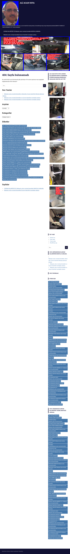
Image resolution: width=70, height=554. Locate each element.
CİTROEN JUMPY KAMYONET (20, 125)
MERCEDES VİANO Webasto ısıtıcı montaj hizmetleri (13, 149)
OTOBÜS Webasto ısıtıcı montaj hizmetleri (11, 158)
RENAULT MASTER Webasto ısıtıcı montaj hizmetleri (29, 164)
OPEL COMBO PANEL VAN (8, 153)
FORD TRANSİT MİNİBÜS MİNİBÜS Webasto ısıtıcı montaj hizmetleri (17, 130)
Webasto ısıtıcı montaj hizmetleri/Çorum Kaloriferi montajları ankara (19, 34)
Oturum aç (52, 237)
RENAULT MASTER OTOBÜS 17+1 (10, 164)
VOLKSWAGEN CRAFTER (24, 168)
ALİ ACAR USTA (27, 3)
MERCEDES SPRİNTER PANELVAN (19, 143)
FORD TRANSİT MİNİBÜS (35, 127)
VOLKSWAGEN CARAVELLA (33, 166)
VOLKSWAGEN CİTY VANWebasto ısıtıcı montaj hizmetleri (15, 170)
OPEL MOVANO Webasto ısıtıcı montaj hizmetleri (33, 153)
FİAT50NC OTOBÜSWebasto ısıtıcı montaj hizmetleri (13, 138)
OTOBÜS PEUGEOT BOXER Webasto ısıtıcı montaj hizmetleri (15, 155)
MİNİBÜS (27, 149)
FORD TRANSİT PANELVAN (34, 132)
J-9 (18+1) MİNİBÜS (7, 143)
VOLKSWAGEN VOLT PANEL (37, 177)
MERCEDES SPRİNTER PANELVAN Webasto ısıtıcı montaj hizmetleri (17, 145)
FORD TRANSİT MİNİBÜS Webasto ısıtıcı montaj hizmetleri (15, 132)
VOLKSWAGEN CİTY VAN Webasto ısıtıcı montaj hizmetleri (15, 173)
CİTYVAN (27, 127)
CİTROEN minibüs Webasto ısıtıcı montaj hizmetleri (13, 127)
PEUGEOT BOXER (6, 160)
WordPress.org (53, 243)
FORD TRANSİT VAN (7, 134)
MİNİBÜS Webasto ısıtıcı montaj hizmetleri (11, 151)
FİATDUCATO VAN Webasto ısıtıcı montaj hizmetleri (13, 140)
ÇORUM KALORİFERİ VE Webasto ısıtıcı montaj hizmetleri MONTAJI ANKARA (21, 31)
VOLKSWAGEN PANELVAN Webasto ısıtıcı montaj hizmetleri (15, 175)
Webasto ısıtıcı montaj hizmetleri (9, 179)
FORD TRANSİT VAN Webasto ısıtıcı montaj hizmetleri (23, 134)
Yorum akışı (53, 241)
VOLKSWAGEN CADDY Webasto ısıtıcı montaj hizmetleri (14, 166)
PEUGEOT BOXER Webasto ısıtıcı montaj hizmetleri (22, 160)
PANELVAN (23, 158)
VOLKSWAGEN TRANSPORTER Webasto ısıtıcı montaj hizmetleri (16, 177)
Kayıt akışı (52, 239)
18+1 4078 (5, 125)
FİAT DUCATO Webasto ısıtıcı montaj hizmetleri (35, 140)
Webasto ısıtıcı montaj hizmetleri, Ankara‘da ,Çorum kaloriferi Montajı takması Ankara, (57, 260)
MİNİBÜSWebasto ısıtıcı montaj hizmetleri (30, 151)
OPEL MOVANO (18, 153)
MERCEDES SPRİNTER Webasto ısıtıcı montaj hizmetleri (14, 147)
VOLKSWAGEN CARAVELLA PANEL (10, 168)
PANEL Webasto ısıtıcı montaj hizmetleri (35, 158)
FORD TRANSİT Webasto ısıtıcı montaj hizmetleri (13, 136)
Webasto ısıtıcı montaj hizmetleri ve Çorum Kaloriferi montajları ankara (22, 97)
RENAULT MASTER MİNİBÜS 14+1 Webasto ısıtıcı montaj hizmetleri (17, 162)
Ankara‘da (10, 125)
